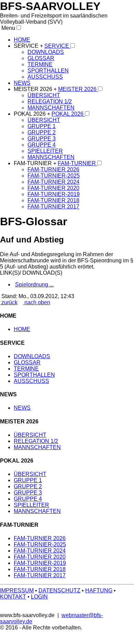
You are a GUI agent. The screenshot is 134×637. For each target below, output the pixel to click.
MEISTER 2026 (78, 89)
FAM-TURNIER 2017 (53, 206)
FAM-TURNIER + (36, 163)
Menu (7, 28)
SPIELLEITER (45, 151)
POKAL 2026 (68, 114)
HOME (22, 40)
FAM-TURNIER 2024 (53, 182)
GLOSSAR (40, 58)
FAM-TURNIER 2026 (53, 169)
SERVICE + (29, 46)
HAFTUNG (98, 590)
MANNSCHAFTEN (51, 108)
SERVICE (57, 46)
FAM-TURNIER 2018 (53, 200)
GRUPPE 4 (41, 145)
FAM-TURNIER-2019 (53, 194)
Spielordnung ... (34, 284)
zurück (9, 302)
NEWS (22, 83)
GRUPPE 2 (41, 132)
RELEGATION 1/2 (49, 101)
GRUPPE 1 (41, 126)
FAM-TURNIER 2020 (53, 188)
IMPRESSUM (17, 590)
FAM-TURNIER (77, 163)
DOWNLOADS (45, 52)
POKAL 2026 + (33, 114)
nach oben (36, 302)
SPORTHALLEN (48, 70)
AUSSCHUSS (45, 77)
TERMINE (40, 64)
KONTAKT (13, 597)
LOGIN (39, 597)
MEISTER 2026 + (36, 89)
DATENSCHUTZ (59, 590)
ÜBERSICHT (43, 95)
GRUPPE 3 (41, 138)
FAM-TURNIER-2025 (53, 176)
